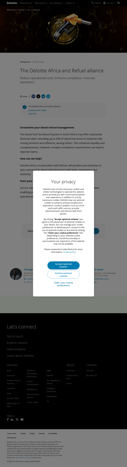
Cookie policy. (69, 252)
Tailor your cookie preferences (63, 284)
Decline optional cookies (63, 274)
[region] (63, 233)
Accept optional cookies (63, 265)
